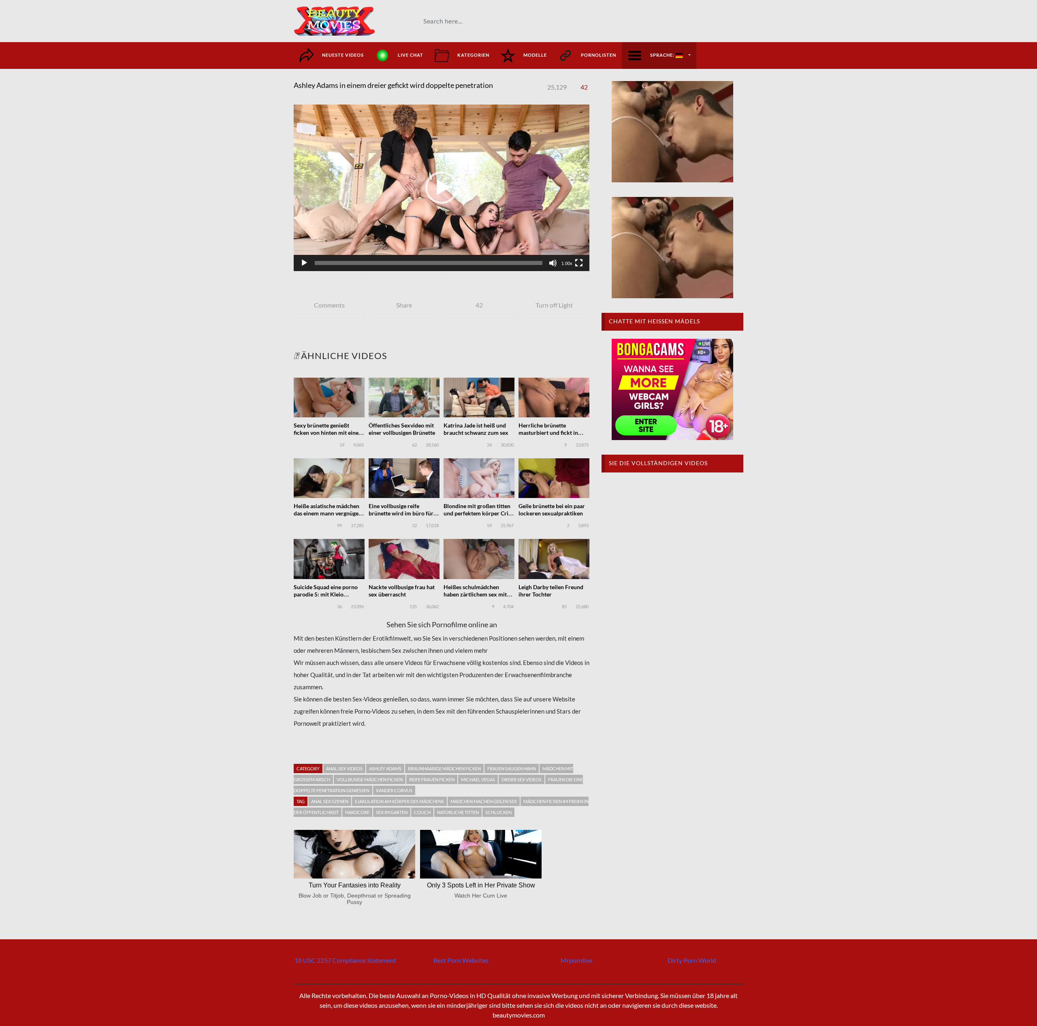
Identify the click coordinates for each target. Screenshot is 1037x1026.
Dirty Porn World (692, 960)
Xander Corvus (394, 790)
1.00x (566, 263)
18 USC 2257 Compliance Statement (345, 960)
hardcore (357, 812)
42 (584, 87)
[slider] (428, 263)
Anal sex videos (344, 768)
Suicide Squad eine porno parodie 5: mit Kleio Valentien (326, 594)
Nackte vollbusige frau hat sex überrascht (402, 591)
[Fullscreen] (579, 263)
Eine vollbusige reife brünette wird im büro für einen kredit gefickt (401, 513)
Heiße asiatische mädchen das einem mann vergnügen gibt (328, 513)
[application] (441, 188)
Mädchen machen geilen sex (483, 801)
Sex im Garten (392, 812)
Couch (422, 812)
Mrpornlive (576, 960)
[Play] (304, 263)
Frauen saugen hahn (511, 768)
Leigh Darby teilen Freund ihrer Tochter (550, 591)
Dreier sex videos (521, 779)
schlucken (498, 812)
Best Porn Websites (461, 960)
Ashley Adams (385, 768)
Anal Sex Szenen (329, 801)
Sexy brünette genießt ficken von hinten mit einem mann (328, 432)
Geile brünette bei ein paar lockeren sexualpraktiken (551, 509)
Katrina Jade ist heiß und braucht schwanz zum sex (476, 429)
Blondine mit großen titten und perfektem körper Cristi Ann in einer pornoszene (479, 513)
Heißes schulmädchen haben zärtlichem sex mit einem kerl (475, 594)
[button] (441, 187)
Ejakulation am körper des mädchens (399, 801)
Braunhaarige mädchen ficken (444, 768)
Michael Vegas (478, 779)
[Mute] (553, 263)
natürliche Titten (458, 812)
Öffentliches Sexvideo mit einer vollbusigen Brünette (402, 429)
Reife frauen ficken (431, 779)
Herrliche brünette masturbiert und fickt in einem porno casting (548, 432)
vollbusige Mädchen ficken (370, 779)
